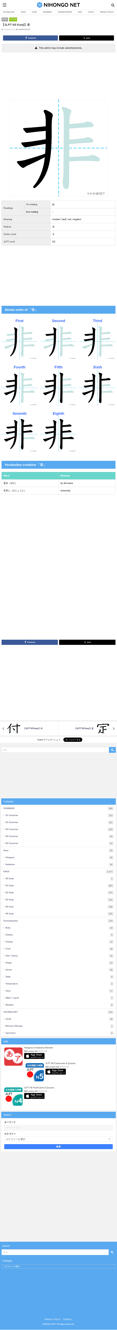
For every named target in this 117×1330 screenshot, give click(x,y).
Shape (58, 963)
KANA (23, 12)
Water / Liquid (58, 998)
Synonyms (58, 1033)
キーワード (10, 1122)
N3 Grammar (58, 829)
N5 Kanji (58, 914)
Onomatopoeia (57, 921)
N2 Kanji (58, 892)
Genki (58, 1019)
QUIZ (80, 12)
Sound (58, 970)
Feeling (58, 942)
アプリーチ (42, 1051)
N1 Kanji (58, 885)
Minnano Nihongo (58, 1026)
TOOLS (91, 12)
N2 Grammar (58, 822)
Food (58, 949)
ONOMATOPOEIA (65, 12)
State (58, 977)
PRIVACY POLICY (107, 12)
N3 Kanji (13, 19)
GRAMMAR (47, 12)
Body (58, 928)
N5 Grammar (58, 843)
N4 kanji (58, 907)
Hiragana (58, 857)
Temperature (58, 984)
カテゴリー (10, 1134)
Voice (58, 991)
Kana (57, 850)
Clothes (58, 935)
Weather (58, 1005)
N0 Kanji (58, 878)
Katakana (58, 864)
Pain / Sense (58, 956)
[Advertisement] (58, 76)
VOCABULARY (9, 12)
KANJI (34, 12)
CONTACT (67, 1319)
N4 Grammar (58, 836)
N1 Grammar (58, 815)
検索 (58, 1146)
